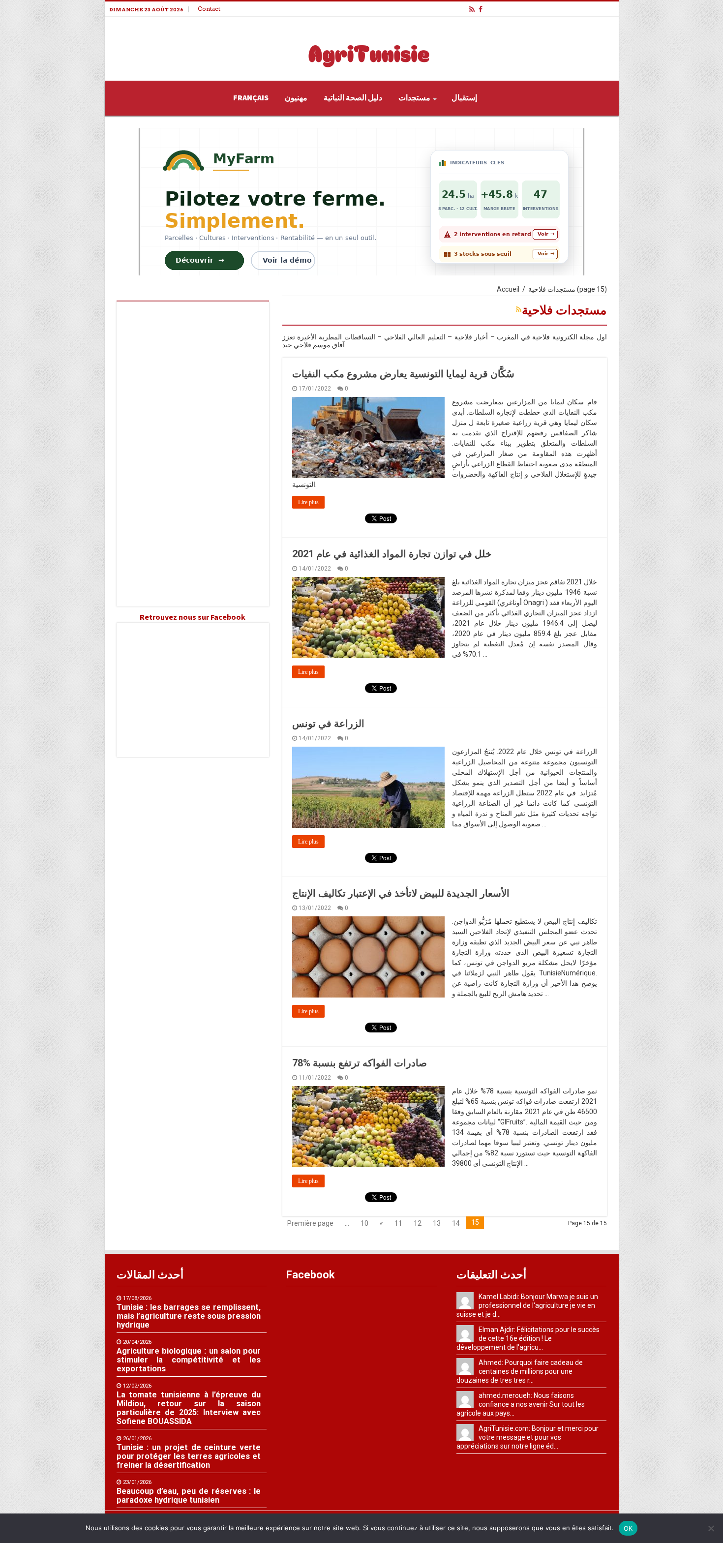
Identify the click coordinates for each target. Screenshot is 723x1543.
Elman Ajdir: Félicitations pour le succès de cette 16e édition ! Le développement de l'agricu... (528, 1338)
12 (418, 1223)
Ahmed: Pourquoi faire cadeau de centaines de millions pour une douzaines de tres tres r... (519, 1371)
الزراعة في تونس (328, 723)
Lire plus (308, 502)
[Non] (711, 1528)
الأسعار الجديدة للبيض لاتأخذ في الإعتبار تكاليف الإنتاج (401, 893)
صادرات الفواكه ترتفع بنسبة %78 (359, 1063)
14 (456, 1223)
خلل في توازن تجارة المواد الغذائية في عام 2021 (391, 554)
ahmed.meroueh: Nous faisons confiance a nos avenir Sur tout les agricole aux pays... (520, 1404)
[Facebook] (480, 9)
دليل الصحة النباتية (353, 97)
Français (251, 97)
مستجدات (414, 97)
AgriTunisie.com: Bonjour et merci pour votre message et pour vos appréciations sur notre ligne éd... (527, 1437)
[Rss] (472, 9)
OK (628, 1528)
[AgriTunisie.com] (361, 47)
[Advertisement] (192, 454)
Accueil (508, 289)
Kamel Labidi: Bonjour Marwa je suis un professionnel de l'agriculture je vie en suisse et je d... (527, 1305)
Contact (209, 8)
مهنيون (296, 97)
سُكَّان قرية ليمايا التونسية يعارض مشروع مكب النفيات (403, 374)
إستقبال (464, 97)
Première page (310, 1223)
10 (364, 1223)
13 (437, 1223)
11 (398, 1223)
